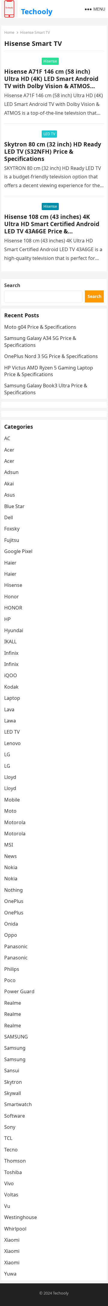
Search (12, 285)
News (10, 856)
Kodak (11, 686)
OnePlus (13, 901)
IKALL (10, 641)
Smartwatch (18, 1104)
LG (7, 754)
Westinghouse (20, 1217)
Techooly (36, 11)
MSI (8, 844)
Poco (10, 980)
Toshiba (13, 1172)
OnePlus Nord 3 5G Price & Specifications (51, 356)
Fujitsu (11, 540)
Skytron (13, 1082)
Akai (9, 483)
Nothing (13, 890)
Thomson (15, 1160)
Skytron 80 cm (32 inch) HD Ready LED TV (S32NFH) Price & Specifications (52, 151)
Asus (9, 494)
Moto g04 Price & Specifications (40, 327)
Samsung (15, 1048)
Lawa (10, 720)
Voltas (11, 1194)
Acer (9, 450)
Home (9, 32)
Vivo (9, 1183)
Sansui (11, 1070)
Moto (10, 811)
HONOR (13, 607)
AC (7, 438)
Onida (11, 923)
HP (7, 619)
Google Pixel (18, 551)
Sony (9, 1127)
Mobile (12, 799)
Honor (11, 596)
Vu (7, 1206)
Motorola (15, 822)
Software (14, 1115)
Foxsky (12, 528)
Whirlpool (15, 1228)
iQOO (10, 675)
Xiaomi (12, 1240)
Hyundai (13, 630)
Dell (8, 517)
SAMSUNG (16, 1036)
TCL (8, 1138)
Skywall (12, 1093)
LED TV (49, 133)
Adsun (11, 472)
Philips (11, 969)
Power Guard (19, 991)
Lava (9, 709)
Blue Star (14, 506)
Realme (12, 1003)
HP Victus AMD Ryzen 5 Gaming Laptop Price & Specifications (48, 371)
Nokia (10, 867)
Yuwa (10, 1273)
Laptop (12, 698)
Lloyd (10, 777)
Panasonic (16, 946)
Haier (10, 562)
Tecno (11, 1149)
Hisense (50, 61)
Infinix (11, 653)
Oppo (10, 935)
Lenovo (12, 743)
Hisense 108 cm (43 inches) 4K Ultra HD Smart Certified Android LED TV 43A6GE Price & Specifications (51, 227)
